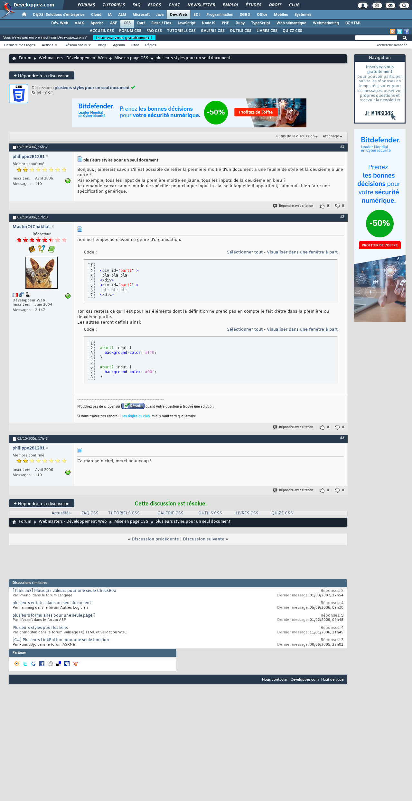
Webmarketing (326, 23)
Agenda (119, 45)
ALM (122, 15)
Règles (150, 45)
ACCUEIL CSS (102, 31)
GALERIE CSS (213, 31)
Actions (47, 45)
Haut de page (332, 679)
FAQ (136, 5)
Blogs (154, 5)
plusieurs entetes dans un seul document (52, 603)
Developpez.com (305, 679)
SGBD (245, 15)
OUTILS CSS (240, 31)
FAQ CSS (154, 31)
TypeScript (260, 23)
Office (262, 15)
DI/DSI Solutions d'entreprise (59, 15)
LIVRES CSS (267, 31)
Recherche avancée (391, 45)
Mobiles (281, 15)
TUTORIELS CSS (181, 31)
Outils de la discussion (295, 136)
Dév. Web (178, 15)
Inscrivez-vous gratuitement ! (124, 38)
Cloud (96, 15)
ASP (113, 23)
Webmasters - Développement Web (73, 58)
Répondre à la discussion (42, 75)
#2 (342, 217)
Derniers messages (19, 45)
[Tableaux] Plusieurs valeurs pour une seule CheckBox (64, 591)
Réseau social (76, 45)
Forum (25, 58)
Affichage (331, 136)
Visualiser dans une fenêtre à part (302, 252)
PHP (225, 23)
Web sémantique (291, 23)
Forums (86, 5)
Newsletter (201, 5)
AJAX (79, 23)
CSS (127, 23)
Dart (141, 23)
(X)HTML (353, 23)
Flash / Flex (161, 23)
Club (294, 5)
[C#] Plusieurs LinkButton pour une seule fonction (61, 640)
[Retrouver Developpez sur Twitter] (399, 31)
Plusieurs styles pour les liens (40, 628)
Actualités (61, 513)
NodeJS (208, 23)
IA (110, 15)
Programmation (219, 15)
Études (253, 5)
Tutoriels (113, 5)
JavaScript (186, 23)
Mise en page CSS (131, 58)
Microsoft (141, 15)
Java (160, 15)
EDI (196, 15)
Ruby (240, 23)
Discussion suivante (203, 539)
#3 (342, 438)
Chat (174, 5)
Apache (97, 23)
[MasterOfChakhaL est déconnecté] (41, 273)
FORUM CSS (130, 31)
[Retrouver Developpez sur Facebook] (406, 31)
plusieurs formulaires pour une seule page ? (54, 615)
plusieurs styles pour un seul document (92, 88)
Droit (275, 5)
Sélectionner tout (245, 252)
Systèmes (303, 15)
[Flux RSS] (392, 31)
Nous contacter (275, 679)
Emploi (230, 5)
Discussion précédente (155, 539)
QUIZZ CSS (292, 31)
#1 (342, 147)
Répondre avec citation (296, 206)
